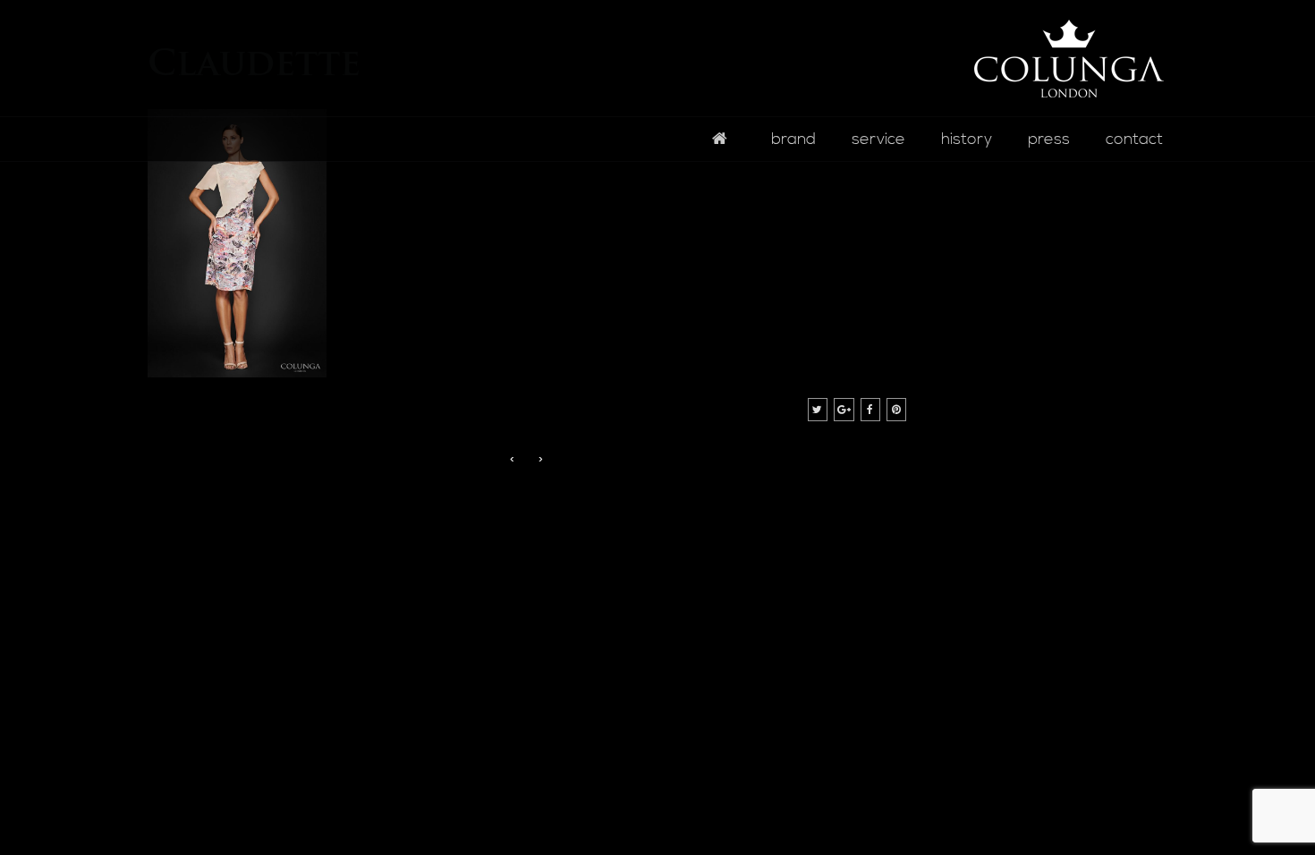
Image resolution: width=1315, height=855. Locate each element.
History (966, 139)
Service (878, 139)
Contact (1134, 139)
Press (1049, 139)
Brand (793, 139)
